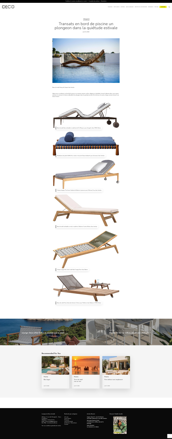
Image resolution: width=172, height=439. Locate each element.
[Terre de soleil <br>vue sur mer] (86, 372)
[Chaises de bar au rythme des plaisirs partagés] (129, 332)
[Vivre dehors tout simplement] (116, 372)
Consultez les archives (94, 1)
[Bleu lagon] (55, 372)
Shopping (86, 19)
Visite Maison (67, 418)
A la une (66, 417)
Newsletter (103, 1)
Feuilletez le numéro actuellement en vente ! (76, 1)
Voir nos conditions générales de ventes (51, 425)
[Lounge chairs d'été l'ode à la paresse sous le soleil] (43, 332)
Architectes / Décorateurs (70, 422)
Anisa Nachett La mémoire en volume (93, 426)
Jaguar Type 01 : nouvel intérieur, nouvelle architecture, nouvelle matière (97, 417)
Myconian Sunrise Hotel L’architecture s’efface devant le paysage (95, 422)
